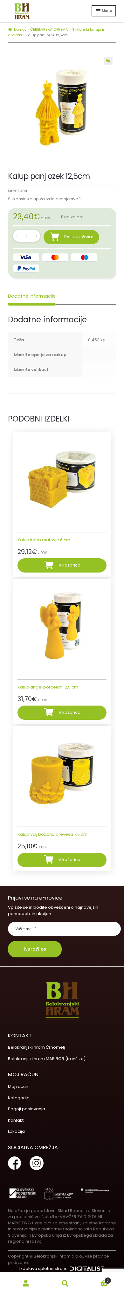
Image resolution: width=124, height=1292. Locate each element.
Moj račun (18, 1086)
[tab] (32, 296)
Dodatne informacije (32, 296)
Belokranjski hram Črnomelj (36, 1047)
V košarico (69, 565)
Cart (97, 1279)
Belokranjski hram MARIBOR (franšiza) (47, 1059)
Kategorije (19, 1098)
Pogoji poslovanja (26, 1109)
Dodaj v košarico (78, 236)
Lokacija (16, 1131)
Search (65, 1283)
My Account (25, 1283)
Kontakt (16, 1120)
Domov (20, 29)
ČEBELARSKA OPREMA (49, 29)
